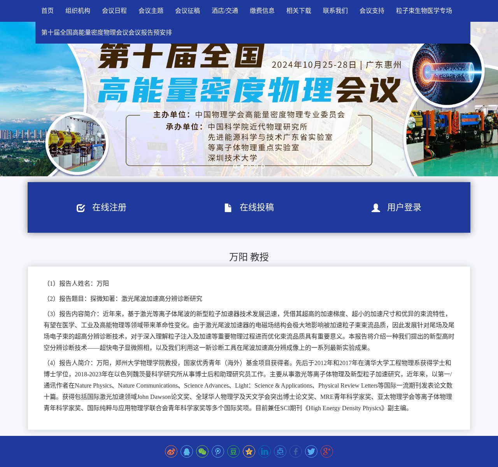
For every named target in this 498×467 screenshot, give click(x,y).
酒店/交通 (225, 10)
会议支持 (371, 10)
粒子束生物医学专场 (424, 10)
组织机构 (77, 10)
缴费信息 (262, 10)
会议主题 (151, 10)
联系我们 (335, 10)
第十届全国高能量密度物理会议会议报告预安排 (106, 32)
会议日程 (114, 10)
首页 (47, 10)
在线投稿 (253, 207)
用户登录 (400, 207)
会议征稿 (187, 10)
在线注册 (105, 207)
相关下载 (298, 10)
